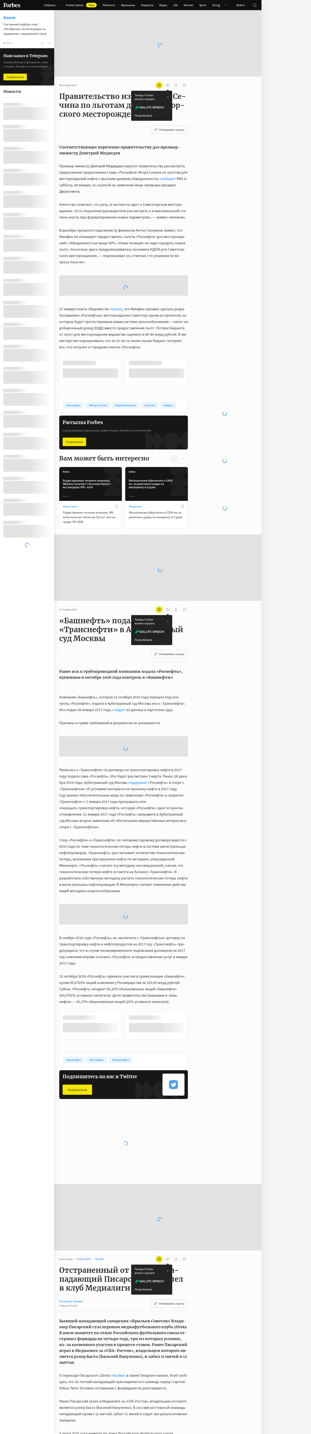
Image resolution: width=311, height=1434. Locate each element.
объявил (118, 1375)
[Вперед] (194, 371)
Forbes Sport (70, 506)
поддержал (137, 782)
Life (175, 5)
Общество (135, 506)
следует (118, 709)
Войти (241, 5)
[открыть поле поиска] (254, 5)
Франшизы (128, 5)
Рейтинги (109, 5)
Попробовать (143, 115)
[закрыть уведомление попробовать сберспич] (167, 97)
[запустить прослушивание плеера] (167, 85)
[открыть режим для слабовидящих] (159, 85)
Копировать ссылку (171, 130)
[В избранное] (116, 506)
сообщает (167, 178)
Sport (202, 5)
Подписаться (74, 442)
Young (216, 5)
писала (116, 308)
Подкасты (147, 5)
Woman (188, 5)
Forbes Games (80, 5)
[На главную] (11, 5)
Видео (163, 5)
